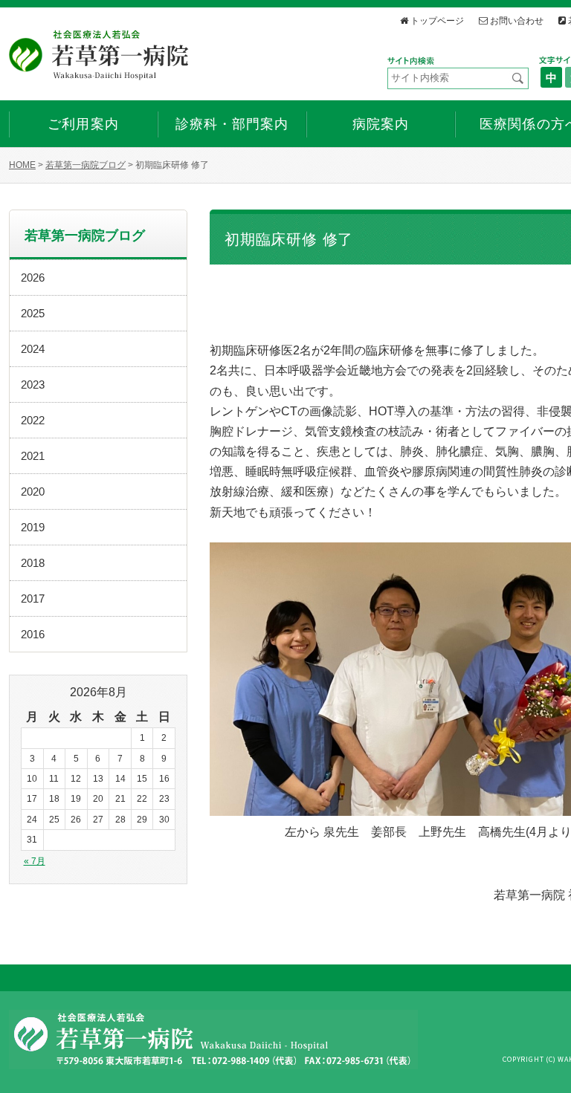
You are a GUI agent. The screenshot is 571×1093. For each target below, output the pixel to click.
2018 (33, 563)
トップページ (437, 20)
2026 (33, 277)
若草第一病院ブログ (85, 165)
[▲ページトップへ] (542, 1064)
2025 (33, 313)
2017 (33, 598)
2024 (33, 349)
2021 (33, 456)
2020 (33, 491)
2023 (33, 384)
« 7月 (34, 861)
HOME (22, 165)
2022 (33, 420)
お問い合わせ (516, 20)
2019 (33, 527)
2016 (33, 634)
